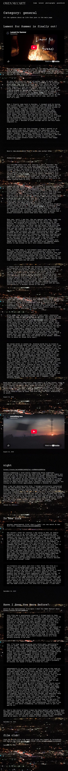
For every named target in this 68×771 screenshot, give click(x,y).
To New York (12, 518)
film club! (11, 735)
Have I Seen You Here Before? (26, 604)
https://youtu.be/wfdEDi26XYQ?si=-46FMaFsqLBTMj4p (24, 470)
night (7, 465)
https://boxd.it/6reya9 (51, 741)
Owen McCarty (14, 3)
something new (14, 410)
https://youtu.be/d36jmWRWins (28, 526)
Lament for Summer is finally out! (30, 26)
